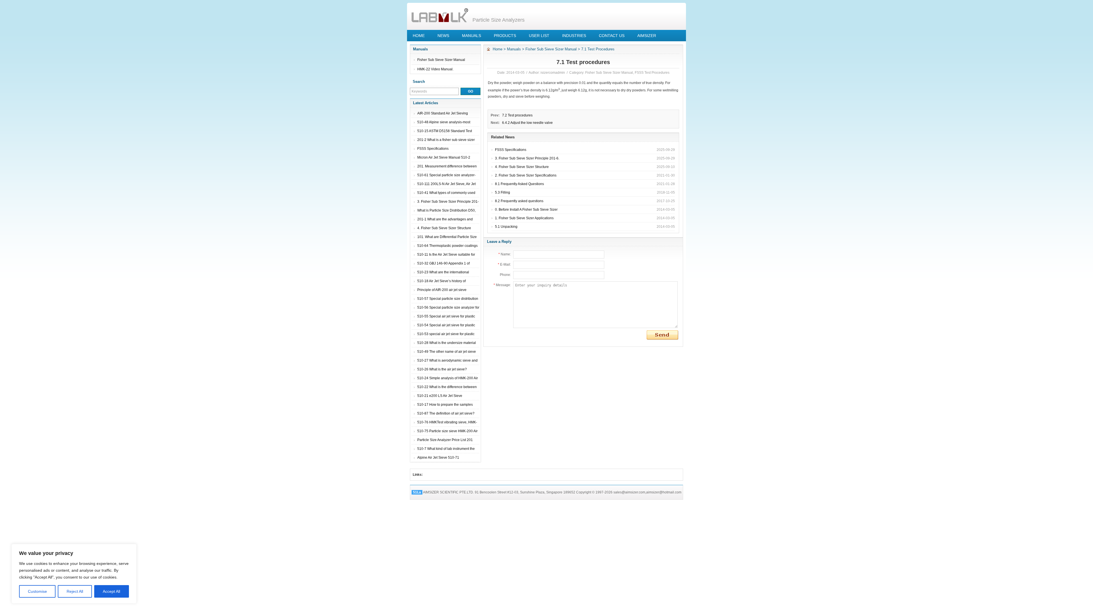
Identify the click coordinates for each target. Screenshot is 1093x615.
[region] (74, 574)
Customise (37, 591)
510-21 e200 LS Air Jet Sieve (439, 396)
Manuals (514, 49)
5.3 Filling (502, 192)
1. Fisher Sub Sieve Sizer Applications (524, 218)
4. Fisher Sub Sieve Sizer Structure (444, 228)
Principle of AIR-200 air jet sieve (442, 290)
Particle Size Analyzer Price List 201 (445, 440)
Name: (504, 254)
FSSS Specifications (433, 149)
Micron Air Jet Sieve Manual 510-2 (443, 157)
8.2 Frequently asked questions (519, 201)
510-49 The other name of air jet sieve (446, 352)
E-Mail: (504, 264)
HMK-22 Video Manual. (435, 69)
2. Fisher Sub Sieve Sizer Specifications (525, 175)
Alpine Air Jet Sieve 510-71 (438, 458)
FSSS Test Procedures (652, 73)
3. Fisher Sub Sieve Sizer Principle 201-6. (527, 158)
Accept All (111, 591)
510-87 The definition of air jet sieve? (445, 413)
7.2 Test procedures (517, 115)
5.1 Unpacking (506, 227)
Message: (502, 285)
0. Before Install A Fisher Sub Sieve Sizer (526, 210)
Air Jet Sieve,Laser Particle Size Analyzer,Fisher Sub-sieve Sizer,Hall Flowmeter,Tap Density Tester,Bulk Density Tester (439, 16)
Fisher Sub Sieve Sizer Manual (441, 60)
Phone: (505, 275)
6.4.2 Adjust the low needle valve (527, 123)
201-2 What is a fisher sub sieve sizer (446, 140)
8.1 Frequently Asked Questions (519, 184)
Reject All (75, 591)
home (497, 49)
